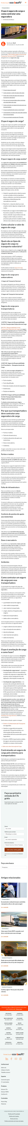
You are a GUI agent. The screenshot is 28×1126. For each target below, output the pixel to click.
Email (6, 837)
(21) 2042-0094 (8, 1024)
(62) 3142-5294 (8, 1028)
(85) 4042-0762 (8, 1043)
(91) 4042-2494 (8, 1038)
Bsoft (14, 43)
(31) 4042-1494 (8, 1019)
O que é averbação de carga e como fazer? (13, 109)
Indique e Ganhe (5, 1070)
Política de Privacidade (14, 1114)
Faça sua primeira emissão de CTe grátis (13, 117)
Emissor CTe (4, 1089)
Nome (6, 826)
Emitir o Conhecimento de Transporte (14, 723)
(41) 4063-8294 (8, 1033)
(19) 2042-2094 (19, 1014)
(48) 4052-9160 (20, 1038)
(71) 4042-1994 (19, 1019)
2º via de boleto (5, 1082)
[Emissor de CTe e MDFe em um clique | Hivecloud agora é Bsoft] (11, 3)
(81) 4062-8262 (19, 1024)
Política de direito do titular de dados (14, 1121)
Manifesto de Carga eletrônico (9, 715)
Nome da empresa (9, 842)
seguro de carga (19, 267)
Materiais (3, 1104)
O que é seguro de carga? (9, 90)
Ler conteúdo (4, 907)
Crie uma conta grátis (14, 850)
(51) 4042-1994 (19, 1033)
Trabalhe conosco (5, 1072)
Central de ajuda (5, 1079)
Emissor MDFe (5, 1091)
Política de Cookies (14, 1116)
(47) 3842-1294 (19, 1043)
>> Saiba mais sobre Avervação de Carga (11, 746)
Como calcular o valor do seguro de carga (13, 92)
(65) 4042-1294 (19, 1028)
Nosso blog (4, 1101)
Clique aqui (19, 1009)
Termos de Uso (14, 1118)
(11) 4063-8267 (8, 1014)
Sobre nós (3, 1067)
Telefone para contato (10, 831)
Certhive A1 (4, 1094)
